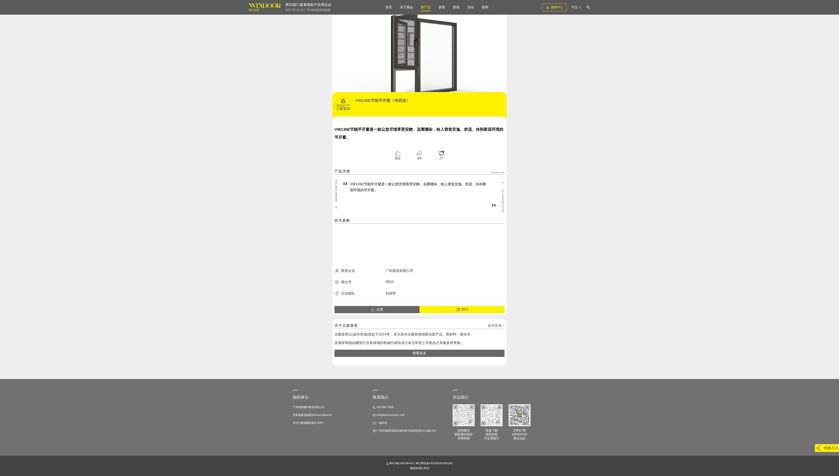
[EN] (426, 468)
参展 (442, 7)
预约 (464, 309)
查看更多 (419, 353)
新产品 (426, 7)
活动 (470, 7)
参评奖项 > (496, 325)
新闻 (485, 7)
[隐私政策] (416, 468)
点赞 (379, 309)
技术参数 (342, 220)
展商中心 (557, 7)
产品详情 (419, 171)
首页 (388, 7)
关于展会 (406, 7)
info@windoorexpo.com (390, 415)
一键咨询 (381, 422)
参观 (456, 7)
